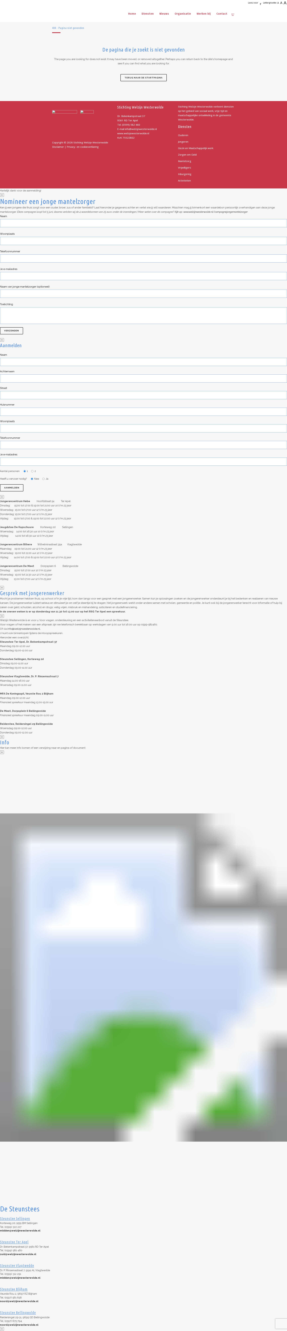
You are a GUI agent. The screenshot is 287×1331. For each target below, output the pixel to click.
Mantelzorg (184, 161)
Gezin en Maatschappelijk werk (195, 148)
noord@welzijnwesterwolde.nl (19, 1301)
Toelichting (6, 304)
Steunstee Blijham (14, 1289)
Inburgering (184, 174)
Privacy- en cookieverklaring (83, 146)
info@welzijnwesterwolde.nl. (24, 628)
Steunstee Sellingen (15, 1218)
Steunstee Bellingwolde (18, 1312)
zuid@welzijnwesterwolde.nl (18, 1254)
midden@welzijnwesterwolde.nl (20, 1230)
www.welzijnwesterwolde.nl (133, 133)
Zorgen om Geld (187, 154)
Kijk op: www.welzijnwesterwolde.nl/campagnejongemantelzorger (211, 211)
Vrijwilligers (184, 167)
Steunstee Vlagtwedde (17, 1265)
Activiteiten (184, 180)
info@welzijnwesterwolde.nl (141, 129)
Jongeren (183, 141)
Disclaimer (58, 146)
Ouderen (183, 135)
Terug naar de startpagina (144, 77)
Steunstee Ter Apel (14, 1242)
